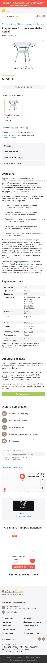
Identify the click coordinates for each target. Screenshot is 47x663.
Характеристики (11, 151)
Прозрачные (29, 307)
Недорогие (28, 331)
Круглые (27, 316)
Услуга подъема (31, 625)
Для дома (28, 328)
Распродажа (7, 633)
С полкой (28, 301)
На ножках (28, 305)
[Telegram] (43, 639)
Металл (27, 313)
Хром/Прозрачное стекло (11, 116)
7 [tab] (32, 68)
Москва (15, 128)
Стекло (27, 311)
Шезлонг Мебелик (18, 556)
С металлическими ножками (32, 298)
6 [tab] (29, 68)
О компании (7, 618)
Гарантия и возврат (32, 633)
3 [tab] (21, 68)
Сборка (27, 629)
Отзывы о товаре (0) (13, 157)
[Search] (8, 10)
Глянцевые (28, 303)
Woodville (28, 335)
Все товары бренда (23, 516)
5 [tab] (26, 68)
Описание (8, 145)
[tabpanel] (23, 54)
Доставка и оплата (32, 622)
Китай (26, 338)
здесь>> (34, 5)
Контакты (6, 622)
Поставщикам (8, 629)
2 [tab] (18, 68)
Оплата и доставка (12, 163)
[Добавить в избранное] (42, 41)
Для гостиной (29, 326)
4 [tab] (23, 68)
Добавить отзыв (23, 394)
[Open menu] (3, 17)
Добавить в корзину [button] (23, 566)
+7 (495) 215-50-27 (9, 137)
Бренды (27, 618)
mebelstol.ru (27, 264)
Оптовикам (7, 625)
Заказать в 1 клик (23, 86)
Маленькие (28, 323)
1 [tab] (15, 68)
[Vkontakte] (39, 639)
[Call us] (3, 10)
